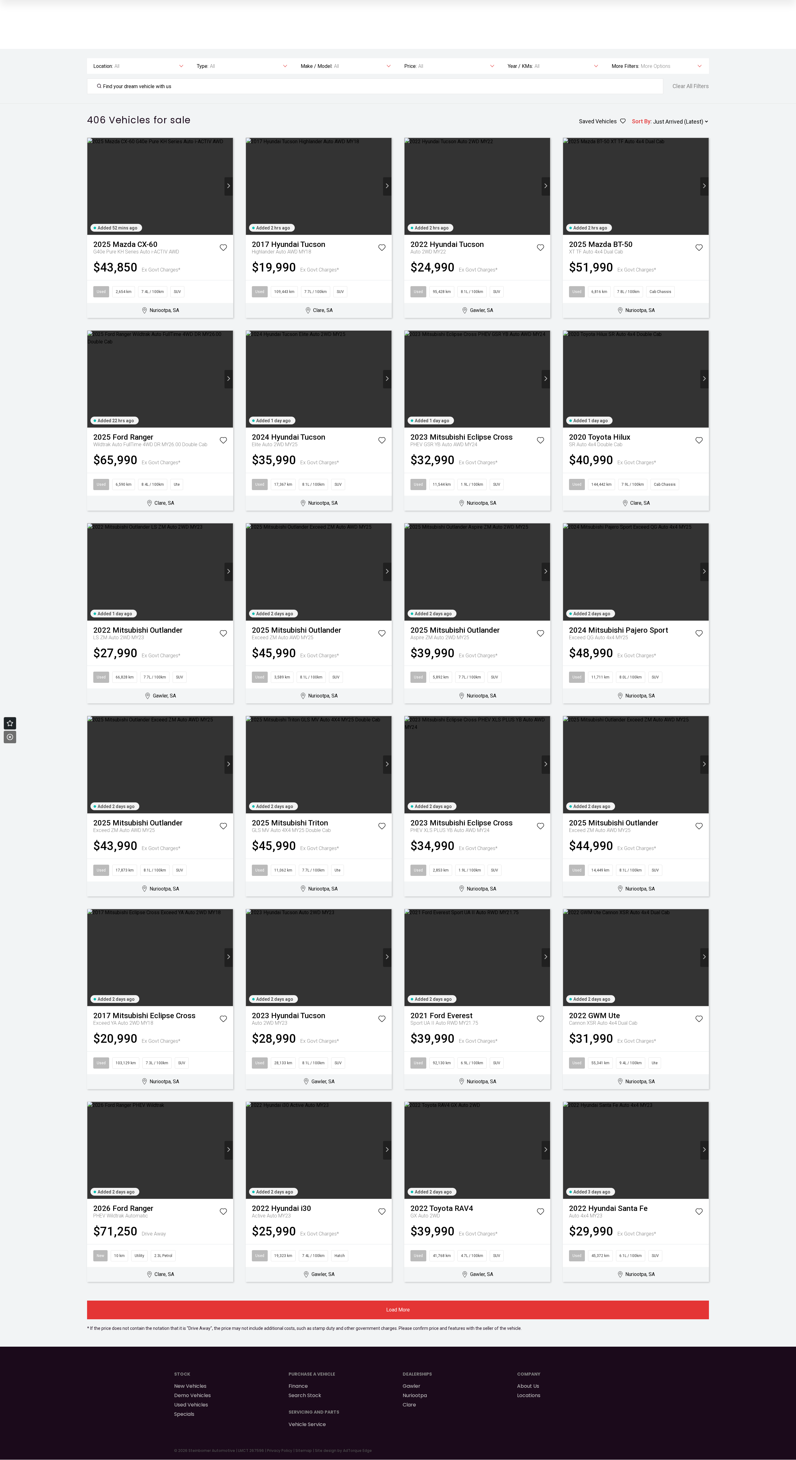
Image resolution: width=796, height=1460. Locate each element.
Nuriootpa (415, 1395)
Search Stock (305, 1395)
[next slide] (228, 186)
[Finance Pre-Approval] (10, 723)
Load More (398, 1310)
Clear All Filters (691, 86)
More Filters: (625, 66)
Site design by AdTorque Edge (343, 1450)
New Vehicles (190, 1386)
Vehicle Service (307, 1424)
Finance (298, 1386)
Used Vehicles (191, 1404)
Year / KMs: (520, 66)
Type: (202, 66)
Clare (409, 1404)
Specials (184, 1414)
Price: (410, 66)
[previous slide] (91, 186)
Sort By (641, 121)
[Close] (10, 737)
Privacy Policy (279, 1450)
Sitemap (303, 1450)
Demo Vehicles (192, 1395)
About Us (528, 1386)
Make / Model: (316, 66)
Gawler (411, 1386)
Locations (528, 1395)
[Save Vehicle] (223, 248)
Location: (103, 66)
